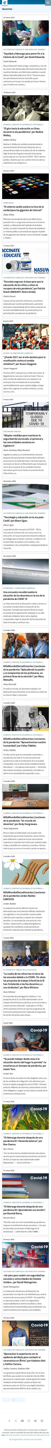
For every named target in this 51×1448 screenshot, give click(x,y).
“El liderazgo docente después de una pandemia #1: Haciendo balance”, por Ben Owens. (25, 1132)
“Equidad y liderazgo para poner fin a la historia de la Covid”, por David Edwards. (25, 51)
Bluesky (35, 1420)
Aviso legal (13, 1439)
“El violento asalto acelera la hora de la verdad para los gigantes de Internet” (25, 204)
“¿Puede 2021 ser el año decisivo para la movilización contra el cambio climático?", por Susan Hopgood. (25, 356)
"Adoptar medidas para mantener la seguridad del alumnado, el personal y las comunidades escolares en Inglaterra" (25, 436)
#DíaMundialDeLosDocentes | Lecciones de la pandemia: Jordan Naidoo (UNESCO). (25, 893)
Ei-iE (3, 3)
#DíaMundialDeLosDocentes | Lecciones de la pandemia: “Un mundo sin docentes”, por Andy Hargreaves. (25, 815)
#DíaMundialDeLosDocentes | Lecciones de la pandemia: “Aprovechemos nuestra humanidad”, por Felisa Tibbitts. (25, 738)
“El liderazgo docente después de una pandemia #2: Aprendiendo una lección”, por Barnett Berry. (25, 1201)
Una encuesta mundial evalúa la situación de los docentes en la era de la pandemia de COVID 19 (25, 589)
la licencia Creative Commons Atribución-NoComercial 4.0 (27, 1435)
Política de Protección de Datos (30, 1439)
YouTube (22, 1420)
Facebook (9, 1420)
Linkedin (42, 1420)
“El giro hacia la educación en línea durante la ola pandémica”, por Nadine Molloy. (25, 128)
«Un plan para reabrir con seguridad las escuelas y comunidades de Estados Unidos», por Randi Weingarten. (25, 1275)
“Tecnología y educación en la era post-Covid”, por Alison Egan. (25, 515)
